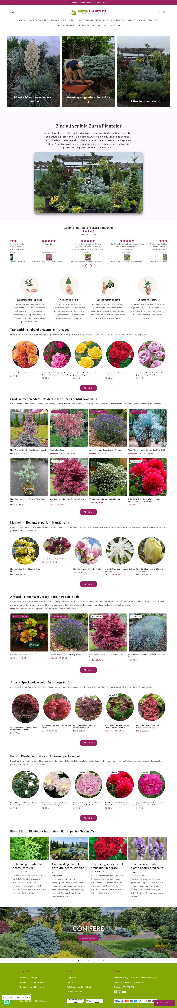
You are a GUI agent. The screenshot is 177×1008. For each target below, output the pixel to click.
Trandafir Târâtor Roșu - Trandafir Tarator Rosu (118, 374)
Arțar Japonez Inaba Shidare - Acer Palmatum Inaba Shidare (23, 729)
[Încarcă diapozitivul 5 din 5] (93, 960)
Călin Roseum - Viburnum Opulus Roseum (104, 499)
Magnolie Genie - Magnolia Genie (54, 559)
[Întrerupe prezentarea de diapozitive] (104, 960)
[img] (88, 231)
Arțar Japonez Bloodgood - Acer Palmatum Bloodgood (85, 727)
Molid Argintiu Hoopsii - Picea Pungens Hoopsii (28, 450)
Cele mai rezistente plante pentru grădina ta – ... (147, 867)
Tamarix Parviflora (57, 450)
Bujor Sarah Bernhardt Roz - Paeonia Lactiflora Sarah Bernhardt (87, 804)
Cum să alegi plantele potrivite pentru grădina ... (68, 867)
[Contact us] (6, 1001)
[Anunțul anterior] (11, 2)
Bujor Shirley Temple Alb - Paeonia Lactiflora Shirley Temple (55, 804)
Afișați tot (88, 388)
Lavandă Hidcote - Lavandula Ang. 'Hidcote (105, 450)
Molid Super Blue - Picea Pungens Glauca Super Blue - (28, 500)
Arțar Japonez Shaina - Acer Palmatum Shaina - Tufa (67, 500)
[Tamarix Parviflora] (108, 257)
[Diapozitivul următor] (98, 960)
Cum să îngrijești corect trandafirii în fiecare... (107, 865)
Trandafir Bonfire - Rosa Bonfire (22, 373)
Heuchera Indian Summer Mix (21, 655)
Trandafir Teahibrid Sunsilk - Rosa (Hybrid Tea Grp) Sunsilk (85, 374)
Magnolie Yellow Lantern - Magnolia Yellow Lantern (149, 570)
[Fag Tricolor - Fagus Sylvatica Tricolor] (147, 257)
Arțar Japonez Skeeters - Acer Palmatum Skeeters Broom (147, 726)
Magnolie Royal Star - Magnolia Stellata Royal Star (120, 570)
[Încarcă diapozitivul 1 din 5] (78, 960)
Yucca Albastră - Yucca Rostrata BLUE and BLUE (146, 450)
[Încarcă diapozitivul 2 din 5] (82, 960)
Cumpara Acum (88, 938)
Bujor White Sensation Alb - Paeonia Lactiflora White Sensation (24, 804)
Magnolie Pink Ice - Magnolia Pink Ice (87, 569)
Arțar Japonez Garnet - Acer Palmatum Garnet (56, 726)
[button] (13, 12)
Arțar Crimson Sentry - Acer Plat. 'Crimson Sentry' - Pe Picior (117, 726)
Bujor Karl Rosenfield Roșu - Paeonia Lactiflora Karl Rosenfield (150, 804)
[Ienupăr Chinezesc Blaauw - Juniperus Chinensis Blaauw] (69, 257)
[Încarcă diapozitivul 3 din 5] (85, 960)
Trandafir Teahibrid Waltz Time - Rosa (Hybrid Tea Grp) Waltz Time (150, 374)
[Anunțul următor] (166, 2)
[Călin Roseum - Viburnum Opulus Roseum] (29, 257)
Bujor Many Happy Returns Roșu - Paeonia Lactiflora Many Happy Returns (144, 500)
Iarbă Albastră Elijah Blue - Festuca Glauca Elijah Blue (146, 656)
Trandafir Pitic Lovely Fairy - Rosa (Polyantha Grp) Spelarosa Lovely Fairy (56, 374)
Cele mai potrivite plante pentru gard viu (29, 865)
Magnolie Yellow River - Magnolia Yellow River (25, 570)
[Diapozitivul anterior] (72, 960)
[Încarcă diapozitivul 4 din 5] (89, 960)
